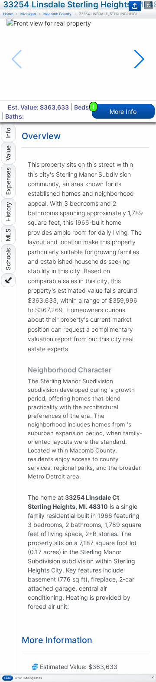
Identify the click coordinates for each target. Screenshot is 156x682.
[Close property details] (148, 5)
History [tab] (8, 212)
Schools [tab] (8, 259)
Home (8, 14)
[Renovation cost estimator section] (8, 280)
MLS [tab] (8, 235)
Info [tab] (8, 133)
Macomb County (57, 14)
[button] (139, 59)
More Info (114, 109)
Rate (7, 678)
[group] (78, 59)
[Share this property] (135, 6)
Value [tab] (8, 153)
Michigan (28, 14)
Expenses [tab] (8, 181)
